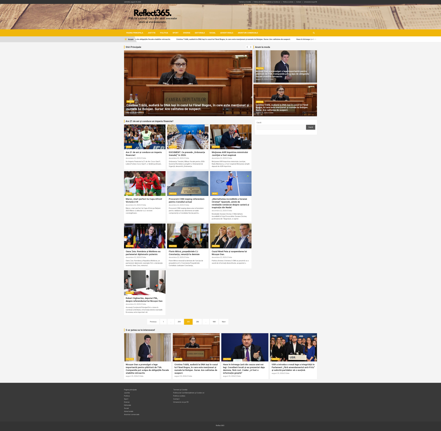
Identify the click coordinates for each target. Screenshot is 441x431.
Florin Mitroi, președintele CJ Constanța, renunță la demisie (184, 253)
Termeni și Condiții (245, 2)
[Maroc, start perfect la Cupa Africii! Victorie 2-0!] (145, 183)
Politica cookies (288, 2)
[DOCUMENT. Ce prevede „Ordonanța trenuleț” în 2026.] (188, 136)
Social (212, 33)
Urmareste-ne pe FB (310, 2)
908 (214, 322)
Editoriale (200, 33)
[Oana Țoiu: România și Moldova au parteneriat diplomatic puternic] (145, 235)
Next (224, 322)
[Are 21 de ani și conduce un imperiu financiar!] (145, 136)
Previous (153, 322)
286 (197, 322)
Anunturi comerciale (248, 33)
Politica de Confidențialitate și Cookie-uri (267, 2)
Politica (164, 33)
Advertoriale (226, 33)
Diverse (186, 33)
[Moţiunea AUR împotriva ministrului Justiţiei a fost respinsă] (231, 136)
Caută (259, 123)
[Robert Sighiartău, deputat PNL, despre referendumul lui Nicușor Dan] (145, 282)
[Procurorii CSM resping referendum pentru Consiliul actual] (188, 183)
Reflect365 (220, 425)
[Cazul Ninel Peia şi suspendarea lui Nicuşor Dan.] (231, 235)
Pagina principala (134, 33)
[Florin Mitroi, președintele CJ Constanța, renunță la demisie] (188, 235)
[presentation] (247, 47)
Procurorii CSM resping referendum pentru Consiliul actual (186, 200)
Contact (298, 2)
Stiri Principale (133, 47)
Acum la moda (262, 47)
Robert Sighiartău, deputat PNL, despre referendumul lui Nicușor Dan (144, 299)
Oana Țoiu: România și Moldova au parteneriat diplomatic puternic (143, 253)
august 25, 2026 (132, 113)
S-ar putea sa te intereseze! (140, 330)
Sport (176, 33)
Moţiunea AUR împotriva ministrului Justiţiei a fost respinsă (230, 153)
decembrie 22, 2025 (133, 158)
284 (179, 322)
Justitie (151, 33)
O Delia (141, 113)
